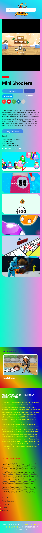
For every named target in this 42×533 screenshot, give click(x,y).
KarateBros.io (9, 378)
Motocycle (33, 476)
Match (14, 472)
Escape (18, 491)
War (33, 472)
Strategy (26, 465)
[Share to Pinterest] (23, 101)
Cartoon (18, 476)
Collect (33, 465)
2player (19, 465)
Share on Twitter (8, 97)
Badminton (19, 484)
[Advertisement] (21, 322)
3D (4, 465)
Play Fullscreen (13, 132)
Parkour (32, 491)
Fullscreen (13, 91)
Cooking (25, 476)
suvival (6, 77)
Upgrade (5, 468)
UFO (32, 484)
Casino (33, 487)
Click (4, 472)
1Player (32, 468)
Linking (25, 491)
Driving (12, 468)
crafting (27, 472)
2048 (12, 487)
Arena (19, 468)
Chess (27, 484)
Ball (9, 472)
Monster (10, 476)
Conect (25, 480)
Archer (5, 484)
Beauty (32, 480)
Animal (20, 472)
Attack (5, 480)
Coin (12, 491)
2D (13, 465)
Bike (27, 487)
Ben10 (22, 487)
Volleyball (6, 487)
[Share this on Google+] (4, 101)
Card (4, 476)
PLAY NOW (21, 15)
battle (9, 465)
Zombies (25, 468)
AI (17, 487)
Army (19, 480)
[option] (21, 366)
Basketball (12, 480)
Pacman (11, 484)
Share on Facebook (29, 91)
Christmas (6, 491)
